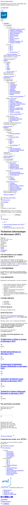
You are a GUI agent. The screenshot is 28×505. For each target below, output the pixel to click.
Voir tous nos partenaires (6, 436)
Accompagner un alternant (16, 118)
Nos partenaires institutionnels (17, 173)
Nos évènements (6, 447)
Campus (5, 60)
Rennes (2, 247)
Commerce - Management (16, 30)
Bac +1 (11, 46)
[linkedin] (6, 497)
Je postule (3, 251)
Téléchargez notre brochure (9, 197)
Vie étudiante (10, 469)
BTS (11, 140)
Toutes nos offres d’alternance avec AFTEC (14, 224)
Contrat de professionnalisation (17, 150)
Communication (13, 85)
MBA (11, 143)
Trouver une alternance (12, 473)
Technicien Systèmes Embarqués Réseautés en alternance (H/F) (13, 392)
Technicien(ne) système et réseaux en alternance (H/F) (14, 340)
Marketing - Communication (16, 108)
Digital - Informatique (15, 33)
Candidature (5, 202)
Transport (12, 94)
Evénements (12, 179)
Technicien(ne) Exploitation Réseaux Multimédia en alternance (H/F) (14, 366)
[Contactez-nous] (1, 217)
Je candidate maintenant (6, 331)
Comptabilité (13, 86)
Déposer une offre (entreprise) (17, 185)
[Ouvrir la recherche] (2, 204)
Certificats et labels (14, 164)
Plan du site (6, 491)
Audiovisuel (12, 99)
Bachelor (12, 141)
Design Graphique (14, 35)
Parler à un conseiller (14, 187)
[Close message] (2, 11)
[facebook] (2, 497)
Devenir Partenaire (14, 120)
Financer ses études (14, 137)
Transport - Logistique (15, 112)
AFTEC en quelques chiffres (16, 168)
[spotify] (8, 497)
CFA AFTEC (13, 163)
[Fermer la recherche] (2, 206)
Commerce (12, 83)
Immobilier (12, 39)
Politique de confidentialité (10, 494)
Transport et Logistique (15, 42)
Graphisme (12, 89)
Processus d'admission (15, 133)
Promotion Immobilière (15, 91)
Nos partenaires (10, 453)
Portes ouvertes (6, 200)
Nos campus (9, 457)
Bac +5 (11, 50)
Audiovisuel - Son (14, 34)
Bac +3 (11, 48)
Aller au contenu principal (7, 1)
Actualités (12, 178)
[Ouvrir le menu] (2, 20)
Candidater (12, 183)
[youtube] (12, 497)
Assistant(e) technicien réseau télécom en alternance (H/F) (12, 380)
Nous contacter (10, 474)
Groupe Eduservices (14, 174)
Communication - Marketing (16, 31)
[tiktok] (10, 497)
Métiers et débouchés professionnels (15, 470)
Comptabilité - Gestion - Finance (17, 29)
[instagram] (4, 497)
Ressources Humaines (15, 93)
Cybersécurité (13, 87)
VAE (11, 121)
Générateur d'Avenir (14, 166)
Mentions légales (7, 490)
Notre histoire (10, 451)
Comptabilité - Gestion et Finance (17, 104)
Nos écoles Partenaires (15, 172)
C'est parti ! (17, 214)
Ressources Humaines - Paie (16, 41)
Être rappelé (5, 219)
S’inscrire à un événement (16, 188)
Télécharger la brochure (15, 189)
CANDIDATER (4, 7)
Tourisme (12, 37)
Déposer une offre (14, 117)
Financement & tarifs (11, 471)
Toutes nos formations (12, 465)
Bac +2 (11, 47)
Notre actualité (10, 454)
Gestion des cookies (8, 492)
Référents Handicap (14, 167)
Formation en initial (14, 151)
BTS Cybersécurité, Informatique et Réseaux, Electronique (14, 264)
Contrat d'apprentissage (15, 148)
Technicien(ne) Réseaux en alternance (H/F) (11, 353)
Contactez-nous (13, 184)
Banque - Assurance (14, 38)
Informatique (13, 90)
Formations (6, 23)
